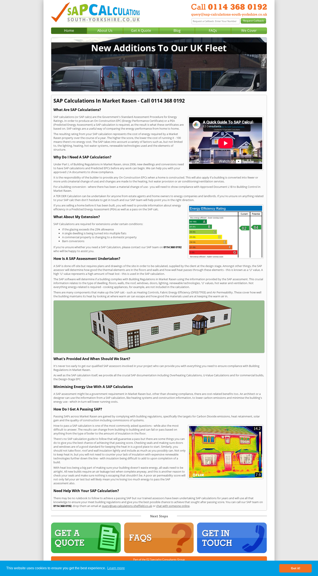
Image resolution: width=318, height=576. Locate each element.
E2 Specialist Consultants (161, 559)
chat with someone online (173, 506)
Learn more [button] (116, 568)
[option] (159, 64)
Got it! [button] (295, 568)
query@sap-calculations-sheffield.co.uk (127, 506)
